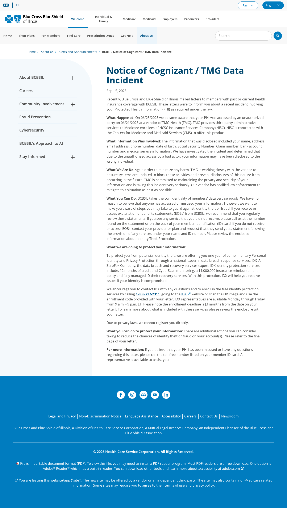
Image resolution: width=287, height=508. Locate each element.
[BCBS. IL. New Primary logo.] (34, 19)
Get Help (127, 36)
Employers (170, 19)
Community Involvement (41, 103)
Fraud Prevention (35, 116)
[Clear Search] (266, 36)
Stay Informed (32, 156)
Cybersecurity (31, 130)
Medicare (129, 19)
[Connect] (143, 395)
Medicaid (149, 19)
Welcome (77, 19)
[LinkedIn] (166, 395)
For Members (50, 36)
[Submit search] (278, 36)
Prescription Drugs (100, 36)
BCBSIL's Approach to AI (41, 143)
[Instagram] (132, 395)
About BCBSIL (31, 77)
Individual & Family (103, 19)
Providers (212, 19)
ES (17, 5)
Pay (245, 5)
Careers (26, 90)
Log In (270, 5)
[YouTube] (155, 395)
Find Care (73, 36)
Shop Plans (27, 36)
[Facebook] (121, 395)
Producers (191, 19)
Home (7, 36)
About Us (146, 36)
